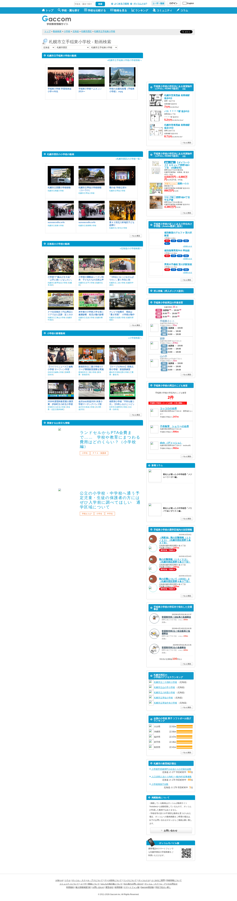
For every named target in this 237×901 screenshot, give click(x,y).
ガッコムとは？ (139, 3)
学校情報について (174, 880)
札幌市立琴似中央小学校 (165, 703)
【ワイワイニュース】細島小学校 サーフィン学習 (60, 368)
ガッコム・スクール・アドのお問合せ (161, 884)
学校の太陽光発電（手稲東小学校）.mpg (121, 90)
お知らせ (59, 880)
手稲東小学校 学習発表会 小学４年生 (59, 90)
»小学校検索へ (135, 338)
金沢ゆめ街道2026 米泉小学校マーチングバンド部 (91, 402)
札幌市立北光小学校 (86, 317)
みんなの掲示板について (111, 884)
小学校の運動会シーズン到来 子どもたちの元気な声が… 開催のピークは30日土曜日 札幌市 (91, 278)
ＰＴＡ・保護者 (99, 453)
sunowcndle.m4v (56, 222)
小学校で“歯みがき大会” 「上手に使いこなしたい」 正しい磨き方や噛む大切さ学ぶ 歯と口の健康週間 (60, 278)
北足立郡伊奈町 (57, 409)
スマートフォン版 (131, 887)
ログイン (174, 3)
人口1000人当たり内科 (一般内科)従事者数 (171, 776)
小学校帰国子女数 (159, 784)
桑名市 (115, 375)
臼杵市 (115, 409)
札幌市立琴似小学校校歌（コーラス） (90, 188)
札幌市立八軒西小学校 (164, 692)
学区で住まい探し (163, 887)
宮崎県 (67, 372)
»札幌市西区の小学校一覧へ (129, 159)
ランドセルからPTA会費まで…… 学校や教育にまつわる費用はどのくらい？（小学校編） (110, 439)
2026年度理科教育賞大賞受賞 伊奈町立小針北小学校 (60, 402)
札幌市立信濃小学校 (117, 317)
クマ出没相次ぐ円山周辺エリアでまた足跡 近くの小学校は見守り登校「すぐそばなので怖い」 (60, 313)
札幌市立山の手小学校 (164, 687)
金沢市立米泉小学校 (86, 407)
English (190, 3)
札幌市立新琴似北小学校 (57, 283)
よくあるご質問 (120, 3)
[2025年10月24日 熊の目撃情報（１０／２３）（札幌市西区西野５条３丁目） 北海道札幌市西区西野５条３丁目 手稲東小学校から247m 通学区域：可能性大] (170, 572)
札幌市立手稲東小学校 (104, 31)
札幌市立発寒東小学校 (87, 225)
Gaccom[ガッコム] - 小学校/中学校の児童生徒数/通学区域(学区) (59, 19)
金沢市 (81, 409)
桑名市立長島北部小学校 (119, 372)
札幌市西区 (86, 31)
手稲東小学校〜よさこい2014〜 (90, 90)
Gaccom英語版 (147, 887)
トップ (49, 10)
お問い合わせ (98, 887)
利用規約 (70, 887)
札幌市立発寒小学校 (56, 225)
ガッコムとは (144, 880)
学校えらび (87, 514)
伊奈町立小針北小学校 (56, 407)
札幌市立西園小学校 (56, 191)
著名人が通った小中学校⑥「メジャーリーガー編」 (177, 475)
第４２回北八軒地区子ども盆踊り (121, 223)
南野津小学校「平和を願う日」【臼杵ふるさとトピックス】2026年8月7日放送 (121, 403)
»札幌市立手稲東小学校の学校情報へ (124, 60)
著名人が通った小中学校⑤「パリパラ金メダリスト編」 (177, 509)
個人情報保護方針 (83, 887)
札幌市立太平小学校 (86, 283)
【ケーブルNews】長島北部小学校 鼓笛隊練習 (121, 368)
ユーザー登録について (90, 884)
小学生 (85, 453)
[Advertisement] (136, 21)
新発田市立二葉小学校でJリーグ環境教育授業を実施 (91, 368)
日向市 (50, 375)
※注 (184, 89)
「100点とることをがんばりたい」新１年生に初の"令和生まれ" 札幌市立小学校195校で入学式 (121, 278)
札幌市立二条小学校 (117, 283)
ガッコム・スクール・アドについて (87, 880)
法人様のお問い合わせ (133, 884)
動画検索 (57, 31)
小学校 (67, 31)
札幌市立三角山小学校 (56, 317)
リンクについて (130, 880)
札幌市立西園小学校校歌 (59, 187)
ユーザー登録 (158, 3)
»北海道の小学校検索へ (131, 248)
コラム (67, 880)
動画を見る (120, 10)
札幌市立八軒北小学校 (118, 228)
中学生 (110, 514)
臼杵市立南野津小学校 (118, 407)
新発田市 (85, 375)
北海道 (76, 31)
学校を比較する (97, 10)
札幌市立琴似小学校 (86, 193)
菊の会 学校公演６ (118, 187)
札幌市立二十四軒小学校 (165, 682)
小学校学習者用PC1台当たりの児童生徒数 (171, 769)
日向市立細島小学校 (56, 372)
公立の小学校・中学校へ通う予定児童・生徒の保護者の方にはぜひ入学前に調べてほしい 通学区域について (110, 500)
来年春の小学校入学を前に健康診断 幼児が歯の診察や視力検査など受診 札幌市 (91, 313)
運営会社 (109, 887)
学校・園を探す (71, 10)
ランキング (141, 10)
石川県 (98, 407)
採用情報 (118, 887)
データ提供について (113, 880)
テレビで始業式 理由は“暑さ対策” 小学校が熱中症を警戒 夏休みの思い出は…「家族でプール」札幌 (122, 313)
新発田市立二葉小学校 (87, 372)
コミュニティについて (69, 884)
